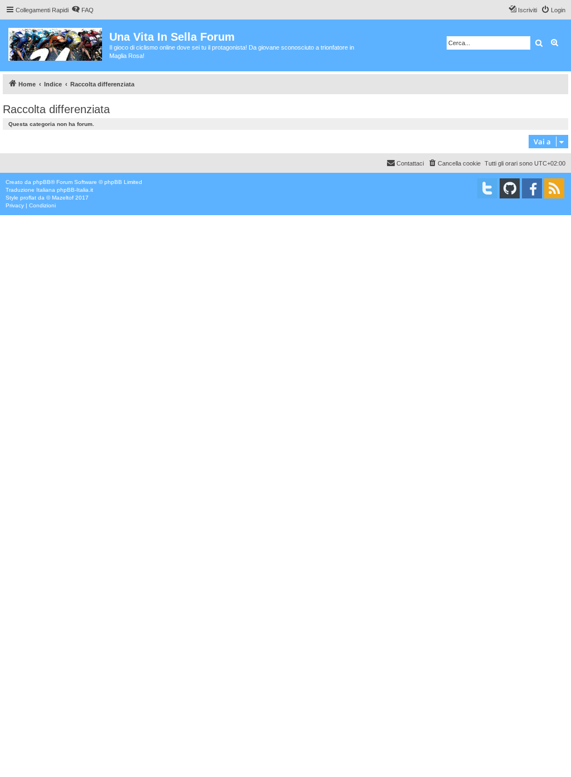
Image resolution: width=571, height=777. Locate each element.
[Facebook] (532, 188)
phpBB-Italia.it (75, 190)
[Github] (510, 188)
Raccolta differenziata (56, 109)
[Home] (56, 42)
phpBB (42, 182)
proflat (28, 198)
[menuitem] (82, 10)
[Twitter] (487, 188)
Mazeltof (63, 198)
